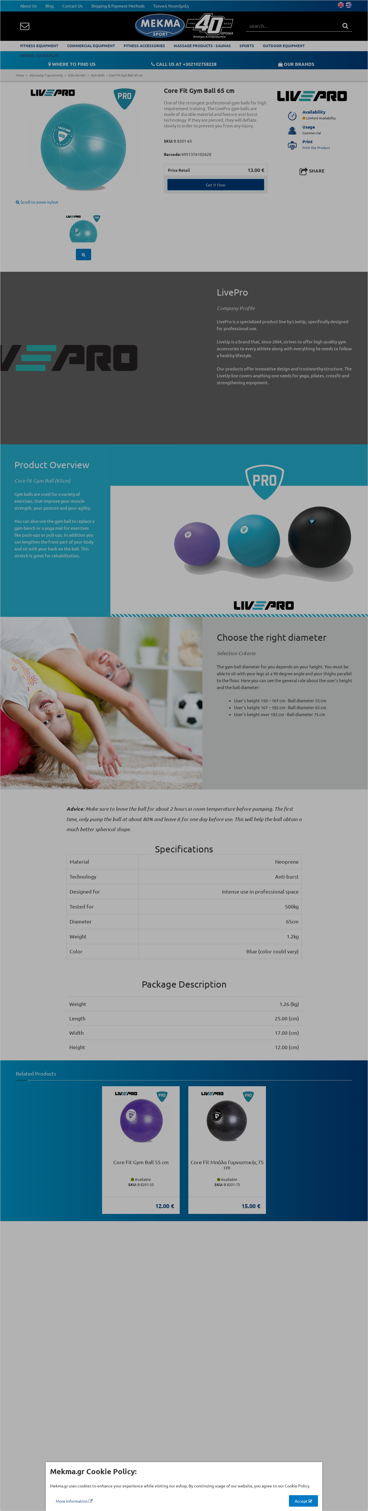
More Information (72, 1501)
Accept (301, 1501)
